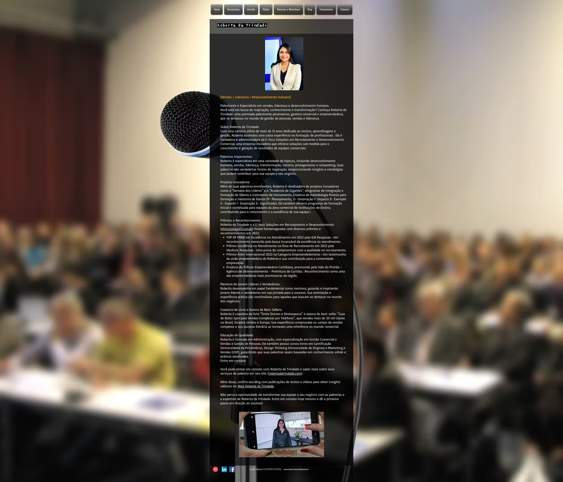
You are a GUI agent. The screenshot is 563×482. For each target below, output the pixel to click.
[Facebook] (232, 469)
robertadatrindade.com (285, 373)
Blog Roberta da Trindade (256, 386)
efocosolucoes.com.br (236, 229)
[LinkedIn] (224, 469)
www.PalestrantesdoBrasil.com (296, 469)
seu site (261, 373)
